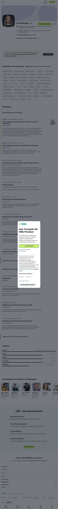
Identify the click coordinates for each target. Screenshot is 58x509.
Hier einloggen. (22, 251)
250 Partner (31, 256)
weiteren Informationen (27, 269)
